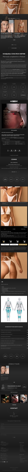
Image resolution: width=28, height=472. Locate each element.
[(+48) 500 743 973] (27, 95)
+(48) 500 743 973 (4, 453)
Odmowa (5, 244)
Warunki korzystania (22, 470)
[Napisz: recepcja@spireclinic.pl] (27, 97)
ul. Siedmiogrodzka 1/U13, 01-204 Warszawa (5, 445)
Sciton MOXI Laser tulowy (19, 33)
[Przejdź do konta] (27, 98)
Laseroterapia (21, 448)
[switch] (11, 241)
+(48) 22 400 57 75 (4, 454)
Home (20, 456)
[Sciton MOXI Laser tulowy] (21, 26)
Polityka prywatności (22, 458)
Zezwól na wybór (14, 244)
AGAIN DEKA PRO (4, 33)
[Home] (3, 3)
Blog (20, 457)
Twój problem (21, 446)
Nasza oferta (21, 447)
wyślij (14, 437)
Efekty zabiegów (22, 445)
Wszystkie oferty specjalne (14, 155)
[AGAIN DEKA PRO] (7, 26)
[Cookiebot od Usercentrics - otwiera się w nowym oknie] (24, 227)
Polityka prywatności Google (16, 470)
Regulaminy (21, 459)
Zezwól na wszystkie (22, 244)
